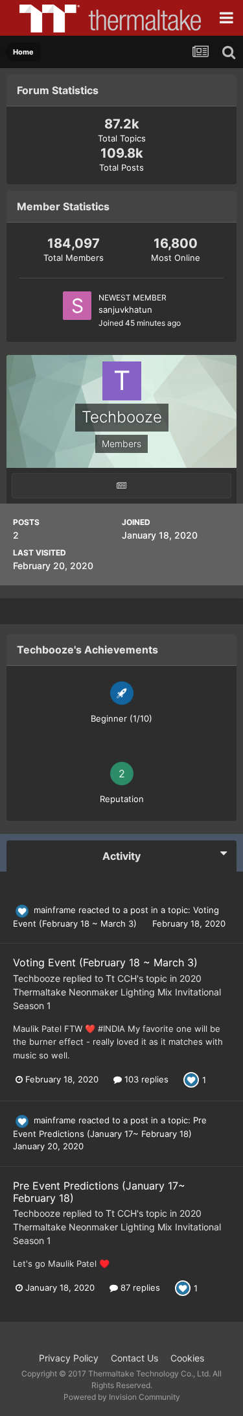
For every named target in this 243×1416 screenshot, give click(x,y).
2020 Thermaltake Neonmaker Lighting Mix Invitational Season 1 (117, 992)
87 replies (139, 1287)
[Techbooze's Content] (121, 485)
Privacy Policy (68, 1357)
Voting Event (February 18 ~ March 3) (105, 962)
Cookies (187, 1357)
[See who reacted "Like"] (191, 1079)
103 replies (145, 1079)
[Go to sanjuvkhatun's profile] (77, 305)
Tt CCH (121, 978)
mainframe (55, 910)
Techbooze (36, 978)
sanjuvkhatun (125, 309)
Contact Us (134, 1357)
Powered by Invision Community (122, 1397)
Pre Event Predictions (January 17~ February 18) (99, 1191)
